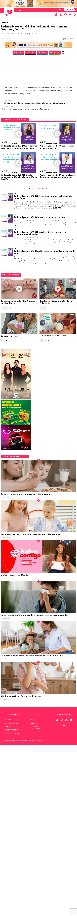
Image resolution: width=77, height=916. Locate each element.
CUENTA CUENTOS (11, 723)
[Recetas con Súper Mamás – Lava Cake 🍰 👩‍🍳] (58, 288)
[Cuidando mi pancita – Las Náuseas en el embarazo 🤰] (19, 288)
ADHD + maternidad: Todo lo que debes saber (22, 696)
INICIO (33, 720)
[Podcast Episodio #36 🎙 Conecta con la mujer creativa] (58, 133)
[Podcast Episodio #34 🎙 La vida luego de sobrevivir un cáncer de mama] (58, 162)
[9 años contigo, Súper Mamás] (38, 556)
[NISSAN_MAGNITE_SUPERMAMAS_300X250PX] (16, 449)
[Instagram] (61, 14)
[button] (20, 10)
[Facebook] (65, 14)
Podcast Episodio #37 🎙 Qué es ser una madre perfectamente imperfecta (19, 147)
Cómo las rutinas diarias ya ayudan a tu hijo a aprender (26, 494)
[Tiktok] (56, 14)
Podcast (4, 142)
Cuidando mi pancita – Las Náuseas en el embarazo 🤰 (18, 302)
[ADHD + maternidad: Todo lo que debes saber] (38, 678)
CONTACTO (34, 723)
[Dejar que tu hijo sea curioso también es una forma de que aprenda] (38, 516)
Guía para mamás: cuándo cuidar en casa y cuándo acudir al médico (32, 656)
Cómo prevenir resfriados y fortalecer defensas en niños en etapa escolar (34, 615)
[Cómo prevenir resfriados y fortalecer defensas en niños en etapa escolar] (38, 597)
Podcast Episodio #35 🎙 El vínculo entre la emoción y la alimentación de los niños (19, 177)
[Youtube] (70, 14)
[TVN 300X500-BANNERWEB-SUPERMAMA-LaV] (16, 398)
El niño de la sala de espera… (54, 336)
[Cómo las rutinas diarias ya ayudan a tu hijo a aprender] (38, 476)
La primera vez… (9, 336)
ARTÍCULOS (9, 720)
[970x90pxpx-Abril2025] (38, 6)
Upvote (3, 308)
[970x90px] (38, 47)
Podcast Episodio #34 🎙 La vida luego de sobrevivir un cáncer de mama (57, 176)
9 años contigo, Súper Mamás (14, 575)
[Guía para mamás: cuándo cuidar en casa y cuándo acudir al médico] (38, 637)
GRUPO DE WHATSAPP (12, 733)
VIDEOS (7, 726)
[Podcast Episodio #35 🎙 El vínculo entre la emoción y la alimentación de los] (19, 162)
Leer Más (57, 208)
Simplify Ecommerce (35, 740)
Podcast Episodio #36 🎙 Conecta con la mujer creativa (39, 218)
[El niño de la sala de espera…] (58, 323)
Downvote (6, 308)
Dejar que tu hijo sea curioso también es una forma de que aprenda (32, 534)
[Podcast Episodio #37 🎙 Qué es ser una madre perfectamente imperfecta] (19, 133)
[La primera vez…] (19, 323)
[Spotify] (74, 14)
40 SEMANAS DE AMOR (13, 730)
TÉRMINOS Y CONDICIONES (36, 727)
